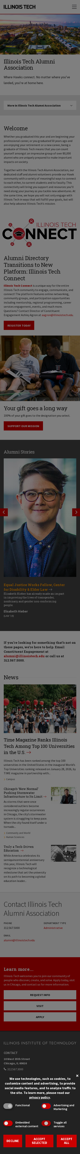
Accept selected (39, 1141)
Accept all (66, 1141)
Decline (13, 1141)
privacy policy (39, 1097)
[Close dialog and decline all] (77, 1075)
